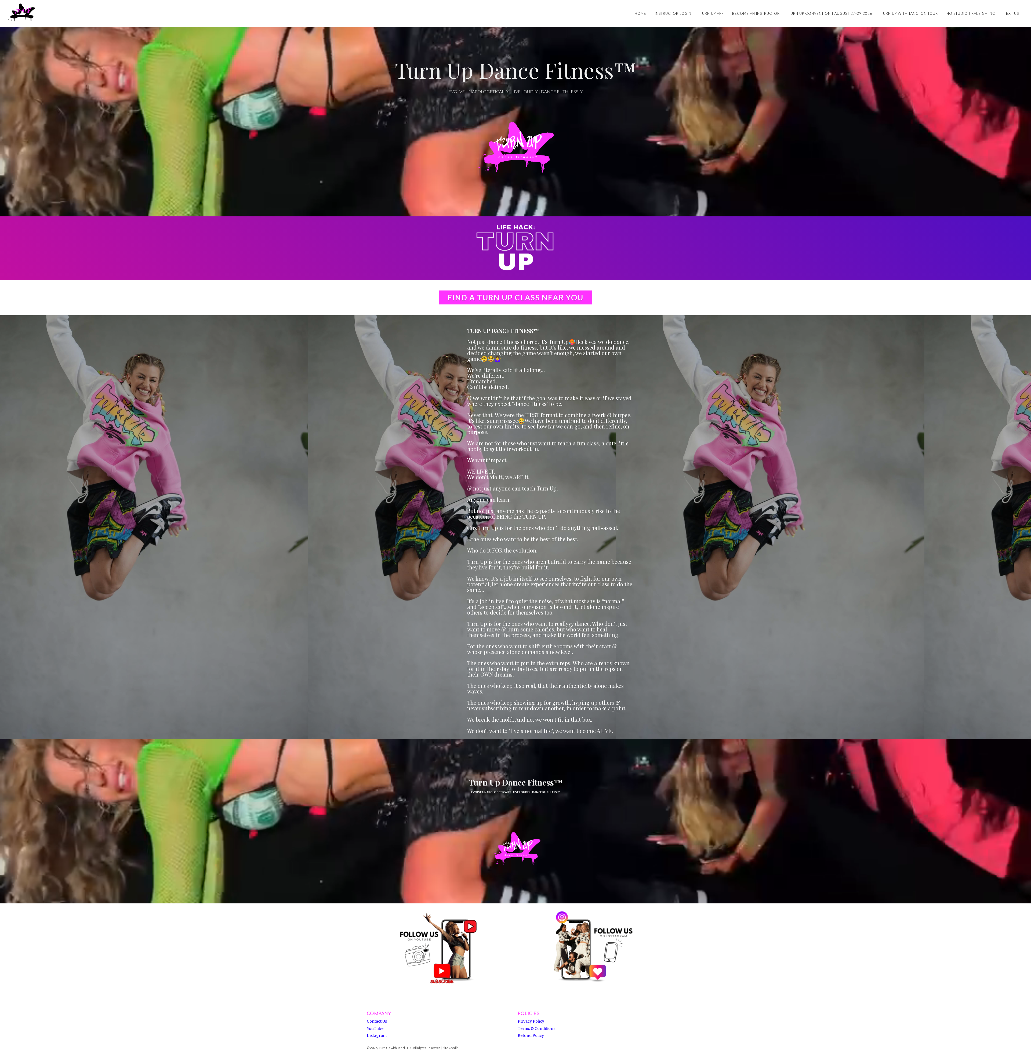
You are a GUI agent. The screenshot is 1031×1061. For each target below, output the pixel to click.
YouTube (375, 1028)
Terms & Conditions (536, 1028)
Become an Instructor (756, 13)
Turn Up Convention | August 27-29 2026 (830, 13)
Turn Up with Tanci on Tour (909, 13)
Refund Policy (531, 1035)
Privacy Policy (531, 1021)
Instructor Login (673, 13)
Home (640, 13)
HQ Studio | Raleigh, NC (970, 13)
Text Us (1011, 13)
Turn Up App (712, 13)
